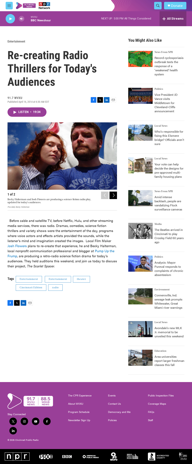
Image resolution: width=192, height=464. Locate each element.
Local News (160, 125)
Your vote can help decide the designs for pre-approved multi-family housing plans (169, 170)
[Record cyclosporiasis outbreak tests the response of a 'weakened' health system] (140, 59)
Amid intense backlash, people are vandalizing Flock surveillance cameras (168, 203)
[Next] (113, 195)
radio (55, 287)
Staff (150, 420)
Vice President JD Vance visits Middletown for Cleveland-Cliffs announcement (166, 102)
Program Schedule (78, 411)
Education (160, 350)
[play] (10, 19)
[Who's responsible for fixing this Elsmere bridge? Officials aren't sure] (140, 133)
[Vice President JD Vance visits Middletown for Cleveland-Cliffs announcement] (140, 96)
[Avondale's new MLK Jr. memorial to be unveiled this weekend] (140, 329)
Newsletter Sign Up (79, 420)
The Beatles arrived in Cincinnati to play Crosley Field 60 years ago (169, 236)
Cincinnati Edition (31, 287)
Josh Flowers (18, 245)
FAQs (151, 411)
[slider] (27, 19)
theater (81, 279)
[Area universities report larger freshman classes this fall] (140, 358)
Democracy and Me (119, 411)
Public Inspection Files (161, 395)
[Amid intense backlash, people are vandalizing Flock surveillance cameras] (140, 198)
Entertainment (16, 41)
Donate (177, 6)
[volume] (21, 19)
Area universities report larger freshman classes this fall (169, 360)
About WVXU (75, 403)
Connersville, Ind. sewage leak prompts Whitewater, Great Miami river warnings (168, 301)
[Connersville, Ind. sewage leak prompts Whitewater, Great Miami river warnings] (140, 296)
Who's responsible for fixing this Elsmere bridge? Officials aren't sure (169, 137)
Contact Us (114, 403)
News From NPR (163, 52)
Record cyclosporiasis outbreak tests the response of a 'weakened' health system (169, 66)
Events (112, 395)
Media (158, 224)
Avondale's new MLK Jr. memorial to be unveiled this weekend (169, 332)
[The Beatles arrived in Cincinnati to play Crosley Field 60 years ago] (140, 231)
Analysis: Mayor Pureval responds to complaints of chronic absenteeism (168, 268)
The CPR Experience (80, 395)
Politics (158, 89)
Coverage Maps (157, 403)
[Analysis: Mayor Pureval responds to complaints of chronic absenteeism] (140, 264)
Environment (162, 289)
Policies (112, 420)
